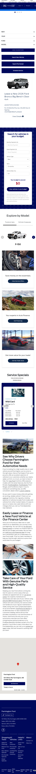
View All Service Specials (17, 380)
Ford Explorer (23, 488)
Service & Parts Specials (20, 759)
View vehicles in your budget (18, 192)
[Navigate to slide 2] (17, 12)
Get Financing (18, 323)
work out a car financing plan (15, 535)
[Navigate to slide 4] (21, 12)
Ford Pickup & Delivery (23, 611)
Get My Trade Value (18, 363)
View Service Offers (18, 284)
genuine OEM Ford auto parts (12, 603)
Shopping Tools (6, 741)
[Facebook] (3, 732)
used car (5, 501)
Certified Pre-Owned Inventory (13, 755)
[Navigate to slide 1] (14, 12)
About (28, 740)
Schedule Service (17, 383)
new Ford (12, 484)
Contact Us (8, 718)
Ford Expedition (13, 488)
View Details (17, 119)
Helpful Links (21, 741)
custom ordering (24, 493)
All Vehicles (13, 741)
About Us (29, 746)
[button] (18, 667)
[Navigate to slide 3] (19, 12)
